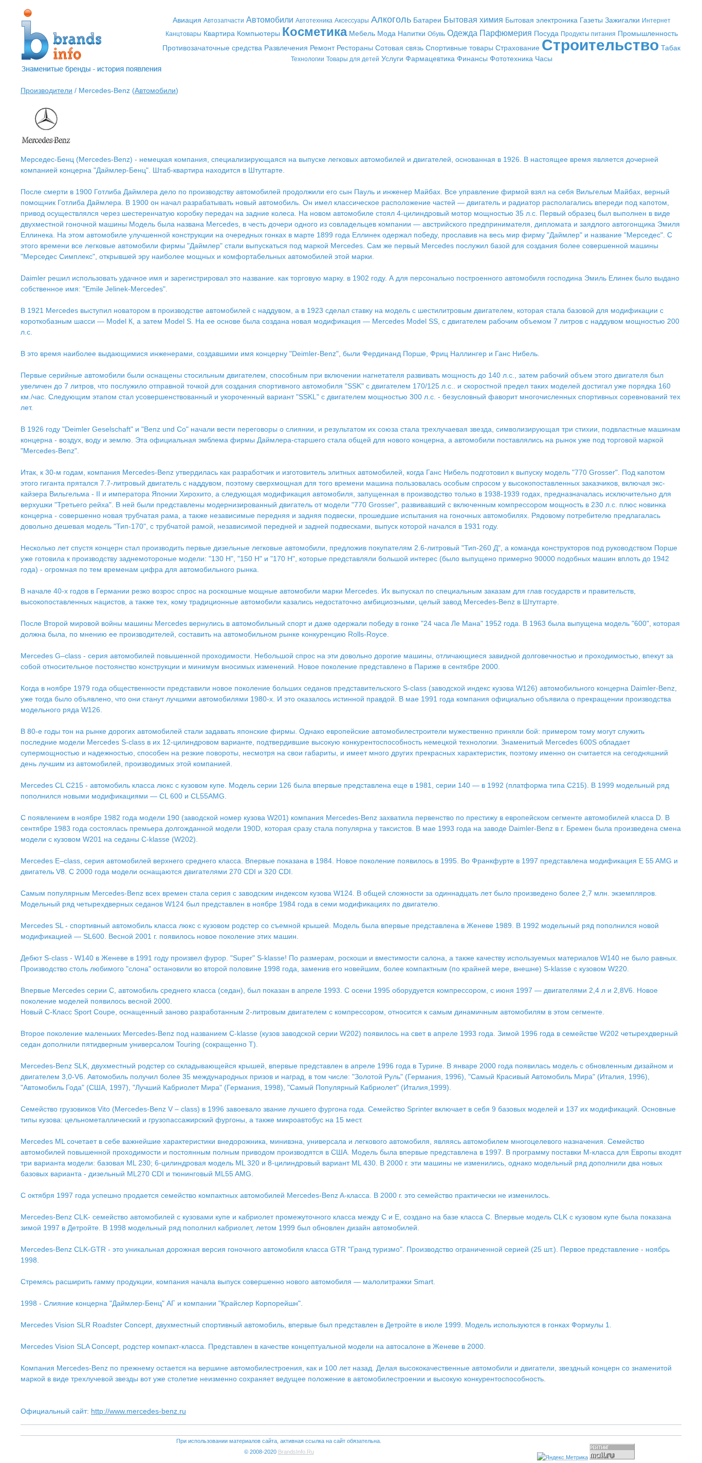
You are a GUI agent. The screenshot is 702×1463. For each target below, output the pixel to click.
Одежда (462, 33)
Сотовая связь (399, 48)
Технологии (307, 59)
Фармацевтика (430, 58)
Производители (46, 90)
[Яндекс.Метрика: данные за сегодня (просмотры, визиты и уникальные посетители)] (562, 1457)
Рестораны (355, 48)
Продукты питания (588, 34)
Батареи (427, 20)
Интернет (656, 20)
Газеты (591, 20)
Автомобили (269, 19)
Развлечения (286, 48)
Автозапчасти (224, 20)
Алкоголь (391, 19)
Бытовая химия (473, 19)
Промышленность (648, 33)
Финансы (472, 58)
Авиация (187, 20)
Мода (386, 33)
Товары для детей (352, 59)
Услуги (392, 58)
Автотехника (313, 20)
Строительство (600, 44)
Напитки (412, 33)
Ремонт (322, 48)
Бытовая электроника (541, 20)
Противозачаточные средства (212, 48)
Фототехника (511, 58)
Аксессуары (352, 20)
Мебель (362, 33)
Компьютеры (258, 33)
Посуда (546, 33)
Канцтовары (183, 34)
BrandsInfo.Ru (296, 1452)
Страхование (517, 48)
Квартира (219, 33)
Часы (543, 58)
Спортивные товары (459, 48)
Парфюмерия (505, 33)
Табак (670, 48)
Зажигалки (622, 20)
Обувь (436, 34)
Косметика (314, 32)
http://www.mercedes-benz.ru (138, 1411)
